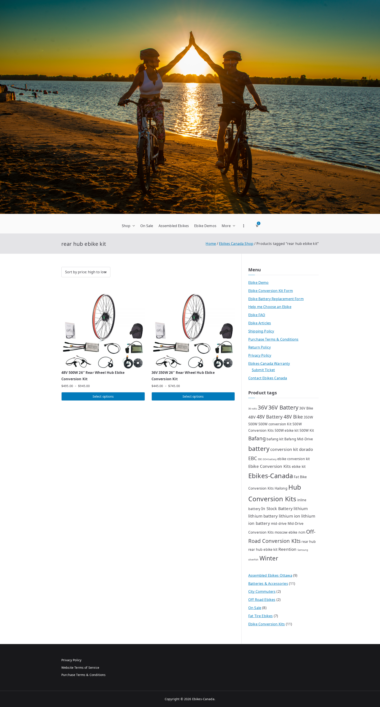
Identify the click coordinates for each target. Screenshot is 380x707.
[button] (133, 226)
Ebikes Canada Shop (236, 243)
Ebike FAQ (256, 314)
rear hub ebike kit (263, 549)
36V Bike (306, 408)
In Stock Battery (277, 508)
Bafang (257, 438)
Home (211, 243)
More (226, 225)
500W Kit (307, 430)
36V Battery (283, 407)
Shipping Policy (261, 331)
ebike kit (299, 466)
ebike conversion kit (293, 458)
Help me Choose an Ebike (269, 306)
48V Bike (293, 416)
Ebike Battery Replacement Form (276, 298)
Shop (126, 225)
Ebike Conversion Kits (269, 466)
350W (308, 417)
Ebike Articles (259, 323)
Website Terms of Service (80, 667)
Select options (103, 396)
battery (258, 448)
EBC (252, 458)
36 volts (252, 408)
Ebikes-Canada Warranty (269, 363)
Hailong (281, 488)
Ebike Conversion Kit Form (270, 290)
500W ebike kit (287, 430)
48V (252, 417)
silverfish (253, 559)
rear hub (308, 541)
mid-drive (279, 523)
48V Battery (270, 416)
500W (253, 424)
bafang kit (275, 439)
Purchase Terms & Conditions (273, 339)
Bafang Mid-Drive (298, 439)
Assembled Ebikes (174, 225)
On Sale (146, 225)
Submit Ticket (263, 369)
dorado (306, 449)
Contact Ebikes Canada (267, 378)
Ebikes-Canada (270, 475)
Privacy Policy (259, 355)
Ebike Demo (258, 282)
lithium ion (289, 516)
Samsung (303, 549)
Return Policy (259, 347)
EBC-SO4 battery (267, 459)
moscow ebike (286, 532)
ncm (301, 532)
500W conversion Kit (275, 424)
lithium (301, 508)
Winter (268, 558)
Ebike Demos (205, 225)
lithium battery (263, 516)
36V (262, 407)
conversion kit (284, 449)
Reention (287, 549)
